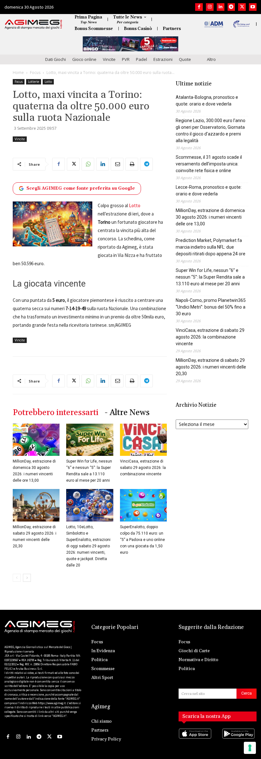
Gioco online (84, 59)
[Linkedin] (220, 7)
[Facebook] (199, 7)
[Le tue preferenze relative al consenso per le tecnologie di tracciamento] (250, 748)
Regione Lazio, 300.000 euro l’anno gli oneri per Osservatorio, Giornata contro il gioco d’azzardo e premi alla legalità (210, 130)
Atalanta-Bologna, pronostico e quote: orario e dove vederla (207, 100)
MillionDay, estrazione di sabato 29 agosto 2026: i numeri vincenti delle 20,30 (211, 367)
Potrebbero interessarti (55, 413)
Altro (211, 59)
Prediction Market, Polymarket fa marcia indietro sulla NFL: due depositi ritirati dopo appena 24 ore (210, 247)
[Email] (117, 164)
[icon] (196, 740)
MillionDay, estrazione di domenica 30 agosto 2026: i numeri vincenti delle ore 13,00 (210, 217)
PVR (126, 59)
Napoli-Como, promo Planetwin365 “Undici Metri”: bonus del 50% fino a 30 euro (211, 307)
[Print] (131, 164)
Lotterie (33, 81)
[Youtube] (253, 7)
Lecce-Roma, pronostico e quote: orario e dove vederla (209, 190)
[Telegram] (231, 7)
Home (18, 72)
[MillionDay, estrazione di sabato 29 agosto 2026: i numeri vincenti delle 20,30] (36, 505)
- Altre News (127, 413)
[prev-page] (17, 578)
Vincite (109, 59)
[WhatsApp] (87, 164)
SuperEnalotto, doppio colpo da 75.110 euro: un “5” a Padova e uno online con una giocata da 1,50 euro (142, 540)
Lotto (48, 81)
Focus (35, 72)
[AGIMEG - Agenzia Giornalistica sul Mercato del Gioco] (33, 24)
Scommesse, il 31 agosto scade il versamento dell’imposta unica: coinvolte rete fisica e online (209, 164)
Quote (185, 59)
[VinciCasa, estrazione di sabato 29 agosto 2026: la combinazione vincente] (143, 440)
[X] (242, 7)
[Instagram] (210, 7)
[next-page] (27, 578)
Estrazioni (163, 59)
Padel (141, 59)
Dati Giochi (55, 59)
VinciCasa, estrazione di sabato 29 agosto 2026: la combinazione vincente (143, 467)
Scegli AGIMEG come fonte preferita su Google (80, 188)
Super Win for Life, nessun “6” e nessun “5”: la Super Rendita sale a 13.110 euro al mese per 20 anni (210, 277)
